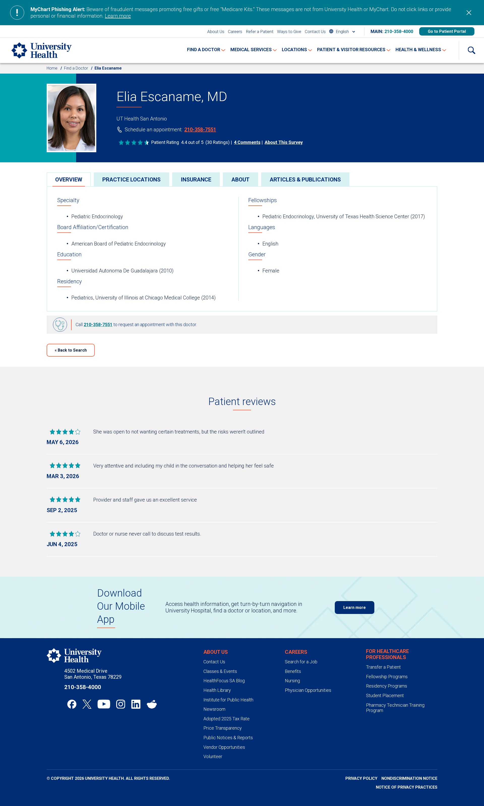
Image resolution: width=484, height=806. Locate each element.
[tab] (69, 179)
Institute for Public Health (228, 699)
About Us (215, 31)
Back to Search (71, 350)
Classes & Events (220, 671)
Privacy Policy (361, 778)
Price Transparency (222, 728)
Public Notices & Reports (228, 737)
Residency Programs (386, 686)
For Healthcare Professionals (387, 654)
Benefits (293, 671)
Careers (235, 31)
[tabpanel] (242, 249)
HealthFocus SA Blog (224, 680)
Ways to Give (289, 31)
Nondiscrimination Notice (409, 778)
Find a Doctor (76, 68)
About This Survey (284, 142)
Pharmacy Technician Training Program (395, 707)
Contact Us (315, 31)
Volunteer (212, 756)
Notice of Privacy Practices (406, 787)
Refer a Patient (260, 31)
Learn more (118, 16)
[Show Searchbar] (471, 50)
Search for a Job (301, 661)
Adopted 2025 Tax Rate (226, 718)
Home (52, 68)
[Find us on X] (87, 704)
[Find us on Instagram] (120, 704)
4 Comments (247, 142)
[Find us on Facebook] (71, 704)
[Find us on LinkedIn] (135, 704)
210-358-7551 (200, 130)
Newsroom (214, 709)
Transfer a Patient (383, 667)
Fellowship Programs (387, 676)
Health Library (217, 690)
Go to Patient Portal (447, 31)
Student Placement (385, 695)
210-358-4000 (398, 31)
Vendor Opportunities (224, 747)
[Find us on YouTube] (104, 704)
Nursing (292, 680)
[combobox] (342, 31)
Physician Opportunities (308, 690)
